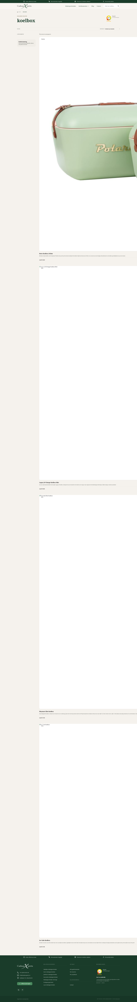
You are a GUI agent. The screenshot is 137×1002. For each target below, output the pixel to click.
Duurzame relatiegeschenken (51, 977)
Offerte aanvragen (25, 983)
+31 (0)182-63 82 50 (24, 972)
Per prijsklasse (73, 974)
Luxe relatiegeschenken (49, 985)
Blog (93, 6)
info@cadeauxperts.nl (25, 975)
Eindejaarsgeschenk (48, 982)
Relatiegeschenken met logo (50, 979)
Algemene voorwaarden (23, 999)
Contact (99, 6)
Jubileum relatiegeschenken (50, 974)
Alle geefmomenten (74, 969)
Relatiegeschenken (70, 6)
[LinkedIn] (18, 989)
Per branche (73, 972)
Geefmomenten (83, 6)
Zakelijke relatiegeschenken (50, 969)
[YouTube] (22, 989)
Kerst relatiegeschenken (49, 972)
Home (19, 11)
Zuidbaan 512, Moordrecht (26, 978)
